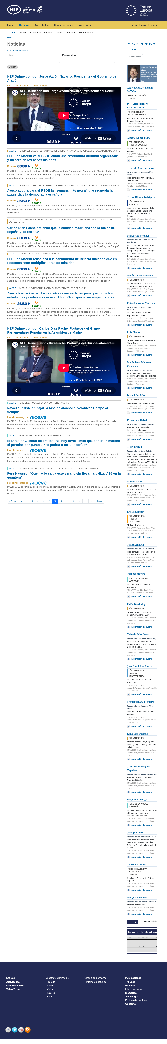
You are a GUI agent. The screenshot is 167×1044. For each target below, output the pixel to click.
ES (129, 44)
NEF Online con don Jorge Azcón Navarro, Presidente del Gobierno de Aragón (61, 78)
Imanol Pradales (136, 395)
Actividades (42, 25)
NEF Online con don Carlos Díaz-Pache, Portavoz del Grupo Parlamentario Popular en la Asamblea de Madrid (53, 330)
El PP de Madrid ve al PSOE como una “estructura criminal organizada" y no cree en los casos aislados (62, 158)
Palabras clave (69, 55)
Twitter (15, 1030)
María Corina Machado (140, 275)
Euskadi (48, 32)
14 (67, 501)
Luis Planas (133, 332)
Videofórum (85, 25)
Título (10, 55)
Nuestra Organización (57, 977)
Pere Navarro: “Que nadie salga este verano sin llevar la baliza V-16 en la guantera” (64, 475)
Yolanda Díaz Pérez (138, 634)
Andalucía (71, 32)
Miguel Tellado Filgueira (140, 702)
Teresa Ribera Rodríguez (141, 197)
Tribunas (130, 982)
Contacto (130, 1004)
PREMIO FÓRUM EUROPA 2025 (137, 105)
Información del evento (141, 130)
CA (133, 44)
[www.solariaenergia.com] (36, 166)
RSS (28, 1030)
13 (61, 501)
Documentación (63, 25)
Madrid (23, 32)
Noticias (24, 25)
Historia (51, 981)
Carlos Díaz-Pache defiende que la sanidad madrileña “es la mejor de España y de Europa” (61, 230)
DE (146, 44)
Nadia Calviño (135, 481)
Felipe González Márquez (141, 303)
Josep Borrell (134, 447)
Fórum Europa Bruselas (144, 25)
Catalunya (35, 32)
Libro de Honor (134, 989)
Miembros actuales (96, 981)
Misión (50, 985)
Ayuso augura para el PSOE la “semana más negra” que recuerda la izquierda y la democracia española (60, 192)
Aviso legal (131, 996)
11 (49, 501)
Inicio (10, 25)
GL (142, 44)
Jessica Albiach (135, 544)
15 (73, 501)
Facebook (8, 1030)
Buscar (12, 67)
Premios (130, 985)
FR (129, 49)
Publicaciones (133, 977)
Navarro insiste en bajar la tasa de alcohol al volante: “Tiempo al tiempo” (57, 410)
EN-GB (152, 44)
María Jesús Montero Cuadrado (139, 364)
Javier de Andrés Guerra (141, 168)
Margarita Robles (137, 897)
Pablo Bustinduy (136, 604)
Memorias (131, 993)
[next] (135, 922)
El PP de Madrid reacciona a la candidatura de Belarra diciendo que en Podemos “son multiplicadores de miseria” (62, 261)
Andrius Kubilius (136, 864)
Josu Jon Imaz (135, 832)
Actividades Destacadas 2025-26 (140, 89)
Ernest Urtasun (135, 512)
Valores (51, 992)
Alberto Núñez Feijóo (139, 137)
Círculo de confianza (95, 977)
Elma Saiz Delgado (137, 733)
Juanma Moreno (136, 574)
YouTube (21, 1030)
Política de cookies (136, 1000)
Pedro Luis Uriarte (137, 420)
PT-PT (134, 49)
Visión (50, 989)
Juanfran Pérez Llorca (139, 666)
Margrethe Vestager (138, 235)
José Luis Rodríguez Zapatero (138, 768)
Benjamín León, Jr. (137, 799)
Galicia (59, 32)
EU (137, 44)
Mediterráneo (86, 32)
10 (43, 501)
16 (79, 501)
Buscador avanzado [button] (18, 50)
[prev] (130, 922)
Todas (11, 32)
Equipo (50, 996)
